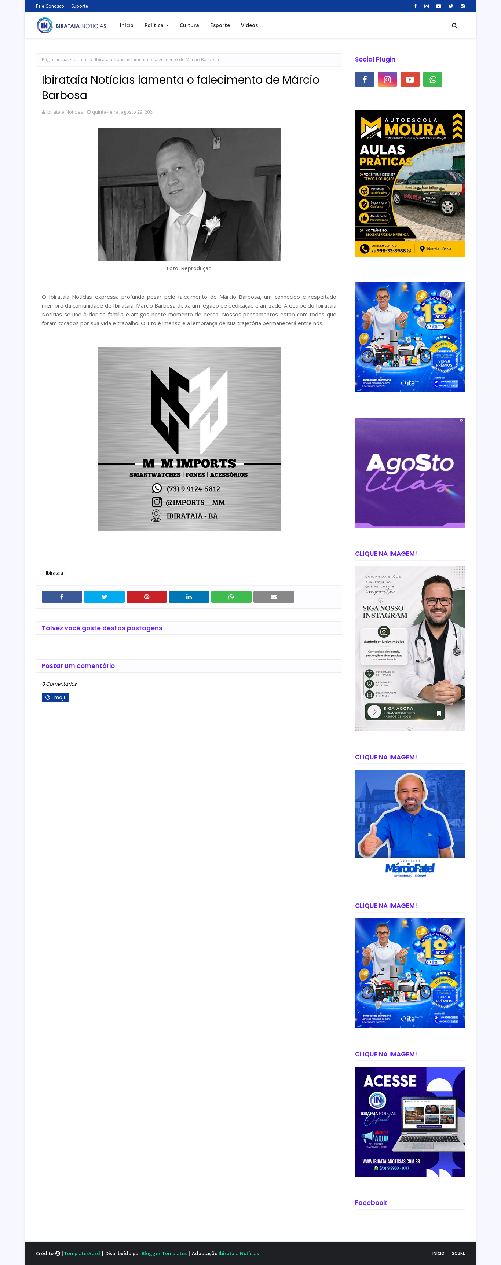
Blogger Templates (164, 1253)
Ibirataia (81, 59)
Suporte (80, 6)
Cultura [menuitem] (189, 25)
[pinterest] (462, 6)
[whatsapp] (432, 79)
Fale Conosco (50, 6)
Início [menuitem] (127, 25)
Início (438, 1253)
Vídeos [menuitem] (249, 25)
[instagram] (427, 6)
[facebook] (415, 6)
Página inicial (55, 59)
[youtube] (438, 6)
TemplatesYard (82, 1253)
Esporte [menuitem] (220, 25)
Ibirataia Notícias (64, 112)
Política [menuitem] (154, 25)
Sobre (458, 1253)
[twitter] (451, 6)
